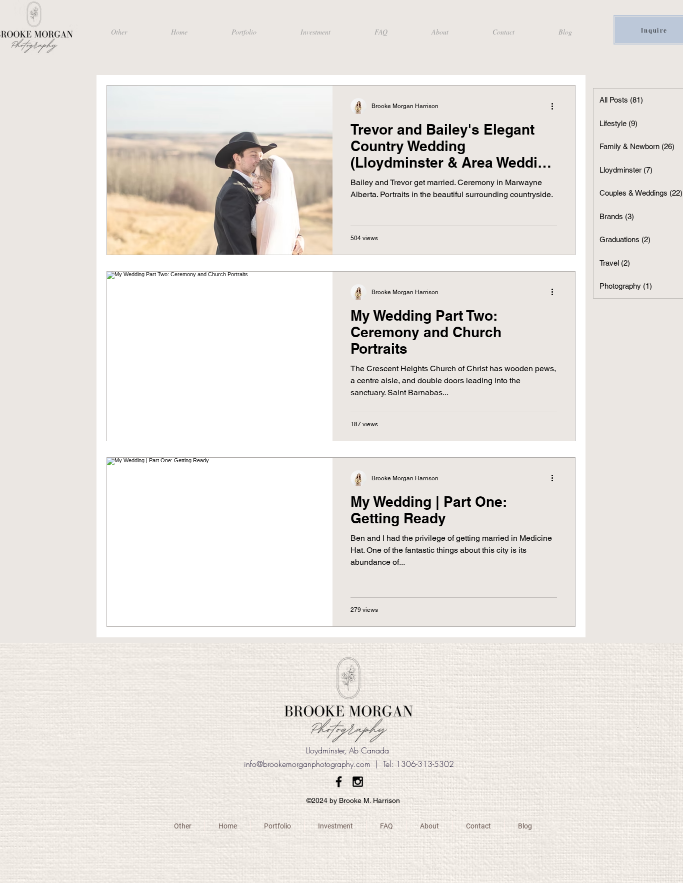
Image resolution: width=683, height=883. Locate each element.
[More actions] (556, 106)
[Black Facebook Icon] (339, 781)
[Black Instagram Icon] (357, 781)
